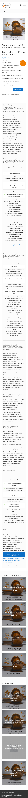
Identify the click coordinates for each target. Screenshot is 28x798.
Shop (3, 11)
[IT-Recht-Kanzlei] (11, 5)
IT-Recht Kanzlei (12, 98)
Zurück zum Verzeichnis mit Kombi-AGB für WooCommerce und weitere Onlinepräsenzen (13, 560)
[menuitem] (20, 5)
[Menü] (24, 5)
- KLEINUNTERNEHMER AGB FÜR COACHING (17, 1)
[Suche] (20, 5)
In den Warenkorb (18, 89)
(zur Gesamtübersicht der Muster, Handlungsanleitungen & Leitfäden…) (14, 244)
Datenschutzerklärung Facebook (8, 96)
